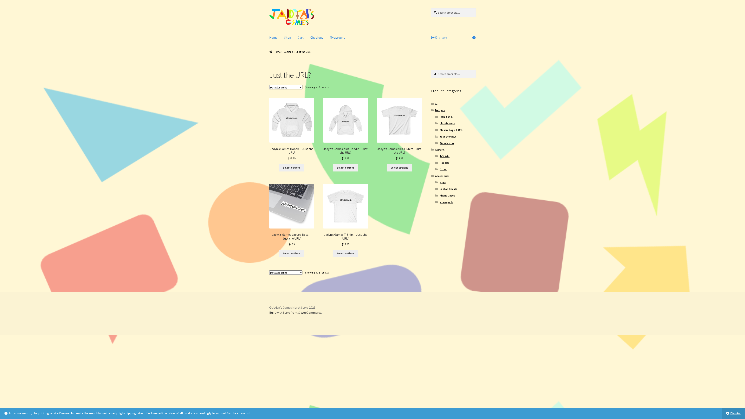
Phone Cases (447, 195)
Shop (287, 37)
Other (443, 169)
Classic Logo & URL (451, 130)
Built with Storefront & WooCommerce (295, 312)
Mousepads (446, 202)
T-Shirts (445, 156)
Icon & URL (446, 117)
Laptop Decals (448, 189)
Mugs (443, 182)
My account (337, 37)
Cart (301, 37)
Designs (288, 52)
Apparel (439, 149)
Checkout (316, 37)
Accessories (442, 176)
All (436, 104)
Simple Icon (447, 143)
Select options (292, 167)
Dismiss (735, 413)
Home (273, 37)
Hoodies (445, 162)
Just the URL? (448, 136)
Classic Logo (447, 123)
